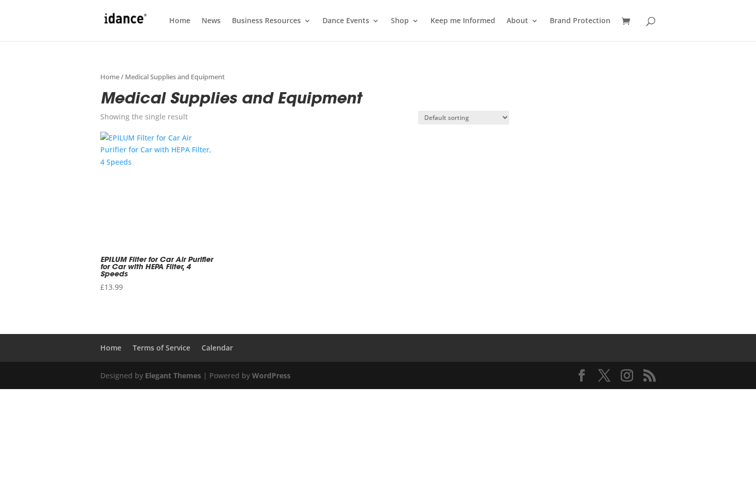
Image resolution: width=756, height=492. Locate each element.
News (211, 21)
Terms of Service (161, 348)
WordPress (271, 375)
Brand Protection (580, 21)
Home (179, 21)
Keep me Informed (462, 21)
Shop (400, 21)
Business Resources (266, 21)
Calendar (217, 348)
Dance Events (345, 21)
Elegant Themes (173, 375)
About (517, 21)
